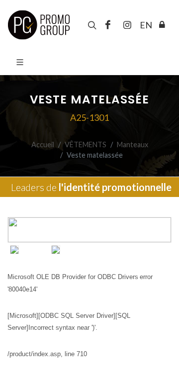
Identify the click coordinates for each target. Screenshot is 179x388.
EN (145, 25)
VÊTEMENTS (85, 144)
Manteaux (132, 144)
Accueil (42, 144)
